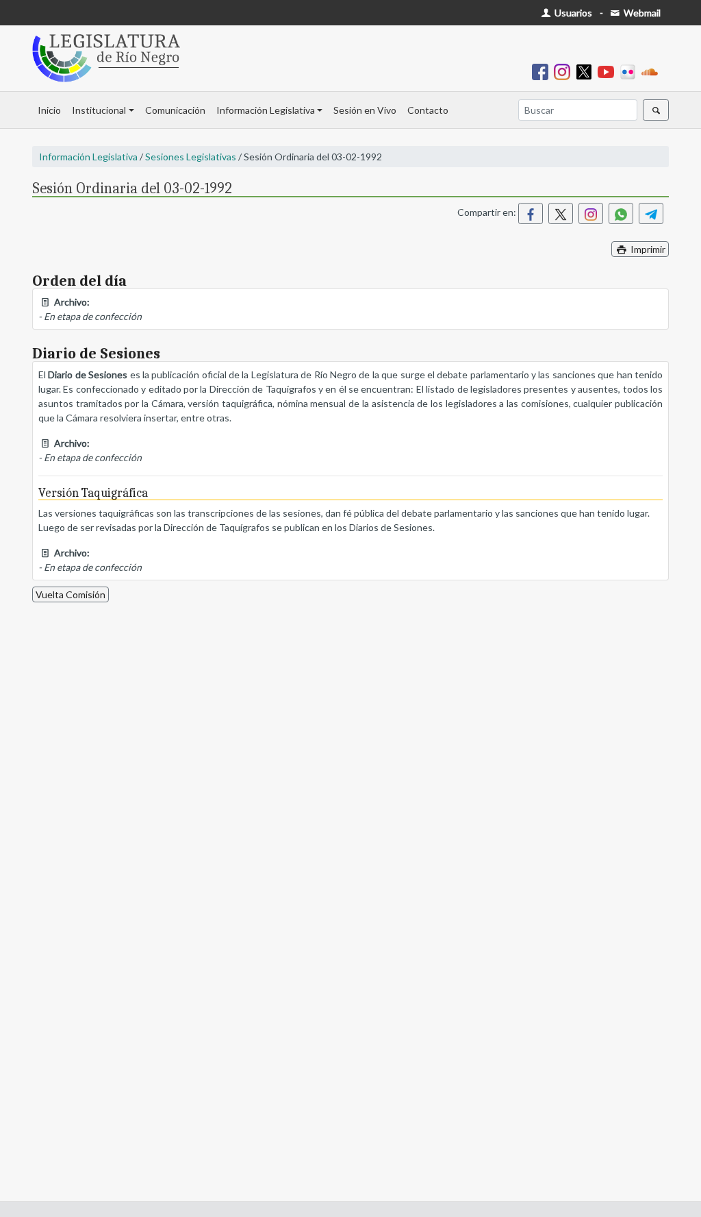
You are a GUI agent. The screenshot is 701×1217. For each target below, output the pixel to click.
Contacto (427, 110)
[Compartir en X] (560, 213)
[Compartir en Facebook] (530, 213)
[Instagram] (565, 71)
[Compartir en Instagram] (590, 213)
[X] (587, 71)
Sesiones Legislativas (190, 156)
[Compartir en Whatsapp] (621, 213)
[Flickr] (630, 71)
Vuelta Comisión (70, 594)
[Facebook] (543, 71)
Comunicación (175, 110)
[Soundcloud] (652, 71)
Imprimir (646, 249)
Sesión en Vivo (364, 110)
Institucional (99, 110)
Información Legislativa (265, 110)
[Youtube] (609, 71)
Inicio (49, 110)
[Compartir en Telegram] (651, 213)
